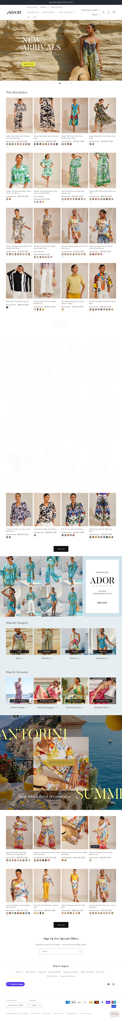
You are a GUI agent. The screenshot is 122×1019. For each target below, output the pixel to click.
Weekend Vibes (101, 707)
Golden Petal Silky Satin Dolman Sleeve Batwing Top (18, 137)
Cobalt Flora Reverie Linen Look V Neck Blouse (18, 530)
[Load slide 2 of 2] (60, 83)
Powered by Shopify (22, 1013)
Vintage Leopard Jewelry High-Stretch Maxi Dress (45, 247)
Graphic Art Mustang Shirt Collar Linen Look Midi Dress (45, 192)
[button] (44, 7)
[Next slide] (65, 83)
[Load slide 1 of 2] (56, 83)
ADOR (13, 1013)
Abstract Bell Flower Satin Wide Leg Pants (102, 192)
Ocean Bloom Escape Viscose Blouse (74, 431)
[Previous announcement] (6, 2)
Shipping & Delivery (71, 972)
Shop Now (61, 50)
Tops (18, 658)
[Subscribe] (79, 951)
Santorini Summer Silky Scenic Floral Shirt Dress (74, 247)
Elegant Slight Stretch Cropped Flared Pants (45, 302)
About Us (19, 972)
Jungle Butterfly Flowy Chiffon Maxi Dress (102, 137)
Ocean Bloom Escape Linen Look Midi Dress (45, 432)
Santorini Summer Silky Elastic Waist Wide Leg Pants (47, 853)
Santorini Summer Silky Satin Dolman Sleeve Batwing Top (16, 853)
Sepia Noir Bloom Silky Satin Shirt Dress (46, 379)
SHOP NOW (61, 586)
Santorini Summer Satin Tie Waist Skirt (73, 906)
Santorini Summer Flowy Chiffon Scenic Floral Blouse (101, 247)
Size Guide (100, 972)
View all (61, 323)
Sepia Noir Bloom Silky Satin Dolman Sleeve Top (16, 379)
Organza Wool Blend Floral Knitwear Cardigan (102, 482)
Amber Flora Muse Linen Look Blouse (72, 379)
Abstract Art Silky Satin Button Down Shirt (102, 302)
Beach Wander (18, 707)
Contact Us (42, 972)
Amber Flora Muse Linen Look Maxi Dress (102, 379)
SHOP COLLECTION (61, 762)
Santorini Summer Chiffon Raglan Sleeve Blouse (18, 906)
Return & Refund (87, 972)
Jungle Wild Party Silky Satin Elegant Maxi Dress (71, 137)
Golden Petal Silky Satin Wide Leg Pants (46, 137)
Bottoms (46, 658)
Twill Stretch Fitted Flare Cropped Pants (46, 906)
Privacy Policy (52, 976)
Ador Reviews (30, 972)
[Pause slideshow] (71, 83)
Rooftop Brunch (73, 707)
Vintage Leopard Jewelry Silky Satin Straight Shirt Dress (19, 247)
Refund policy (35, 1013)
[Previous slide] (50, 83)
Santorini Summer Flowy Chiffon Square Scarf (101, 853)
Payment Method (54, 972)
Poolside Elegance (45, 707)
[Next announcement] (115, 2)
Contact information (86, 1013)
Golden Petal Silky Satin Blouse (45, 529)
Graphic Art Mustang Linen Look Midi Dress (101, 432)
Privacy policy (47, 1013)
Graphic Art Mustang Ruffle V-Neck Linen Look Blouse (18, 192)
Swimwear (101, 658)
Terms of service (59, 1013)
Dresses (73, 658)
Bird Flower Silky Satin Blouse (72, 529)
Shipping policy (72, 1013)
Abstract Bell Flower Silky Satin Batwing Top (72, 192)
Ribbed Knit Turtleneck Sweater (17, 301)
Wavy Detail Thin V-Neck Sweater (73, 481)
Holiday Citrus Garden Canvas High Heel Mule (74, 853)
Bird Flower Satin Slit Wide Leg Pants (100, 530)
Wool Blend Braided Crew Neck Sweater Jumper (72, 302)
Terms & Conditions (67, 976)
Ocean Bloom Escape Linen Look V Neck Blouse (18, 432)
